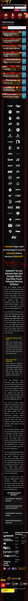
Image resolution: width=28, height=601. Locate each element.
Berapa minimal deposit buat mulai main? (13, 521)
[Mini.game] (10, 142)
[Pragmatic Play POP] (10, 172)
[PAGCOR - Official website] (9, 537)
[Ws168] (18, 231)
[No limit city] (10, 213)
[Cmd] (18, 106)
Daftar (23, 10)
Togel (16, 547)
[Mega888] (10, 225)
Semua (5, 27)
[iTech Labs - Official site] (5, 545)
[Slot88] (18, 201)
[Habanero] (10, 190)
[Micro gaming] (18, 130)
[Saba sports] (10, 112)
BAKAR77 (7, 289)
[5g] (18, 178)
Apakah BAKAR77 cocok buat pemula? (14, 514)
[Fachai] (18, 207)
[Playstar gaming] (10, 196)
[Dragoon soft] (10, 219)
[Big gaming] (18, 142)
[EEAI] (10, 166)
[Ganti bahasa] (25, 5)
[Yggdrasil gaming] (18, 213)
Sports (17, 537)
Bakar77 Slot (13, 312)
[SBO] (10, 106)
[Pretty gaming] (18, 136)
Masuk (17, 10)
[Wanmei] (18, 124)
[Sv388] (14, 237)
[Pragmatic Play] (10, 118)
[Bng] (10, 201)
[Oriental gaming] (10, 160)
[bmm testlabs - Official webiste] (11, 553)
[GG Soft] (18, 118)
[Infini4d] (10, 231)
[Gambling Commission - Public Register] (8, 541)
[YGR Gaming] (18, 225)
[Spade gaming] (18, 184)
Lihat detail (24, 33)
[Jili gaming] (10, 154)
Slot (16, 544)
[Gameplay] (10, 136)
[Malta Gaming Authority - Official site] (10, 557)
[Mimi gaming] (10, 207)
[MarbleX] (18, 160)
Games (17, 556)
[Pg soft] (18, 166)
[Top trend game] (10, 148)
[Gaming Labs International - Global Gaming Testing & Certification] (7, 549)
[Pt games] (10, 178)
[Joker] (18, 190)
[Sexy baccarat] (10, 130)
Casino (17, 541)
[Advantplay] (10, 184)
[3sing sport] (18, 112)
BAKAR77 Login (18, 380)
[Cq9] (18, 196)
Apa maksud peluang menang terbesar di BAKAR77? (14, 507)
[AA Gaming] (18, 172)
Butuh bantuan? (19, 5)
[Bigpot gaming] (18, 148)
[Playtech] (10, 124)
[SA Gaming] (18, 154)
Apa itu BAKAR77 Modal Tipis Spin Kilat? (14, 499)
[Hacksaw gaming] (18, 219)
